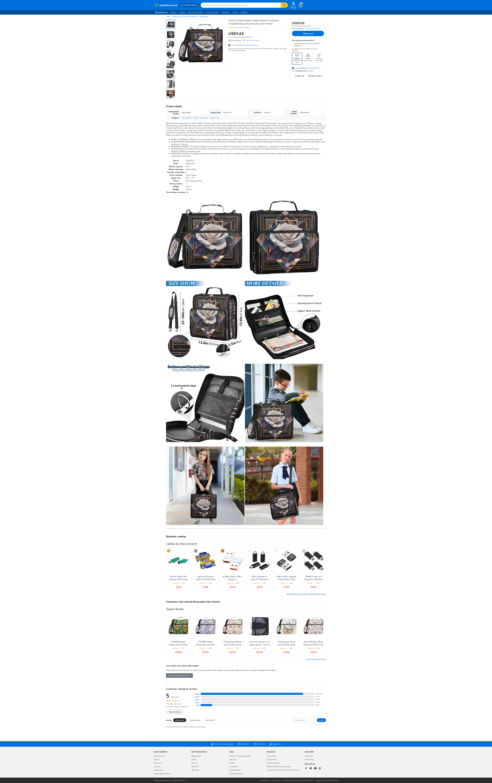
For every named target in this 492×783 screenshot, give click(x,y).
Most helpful (210, 720)
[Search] (284, 5)
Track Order (261, 744)
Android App (309, 759)
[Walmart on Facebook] (306, 768)
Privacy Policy (272, 759)
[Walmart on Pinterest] (320, 768)
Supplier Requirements (162, 773)
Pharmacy (225, 12)
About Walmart (159, 756)
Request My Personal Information (279, 766)
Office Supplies (177, 16)
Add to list (300, 76)
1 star (197, 705)
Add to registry (316, 76)
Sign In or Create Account (223, 744)
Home (168, 16)
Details (311, 71)
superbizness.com (251, 45)
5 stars (197, 694)
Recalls (231, 763)
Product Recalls (234, 770)
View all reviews (174, 712)
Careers (235, 12)
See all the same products (316, 659)
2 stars (197, 702)
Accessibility (233, 766)
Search (321, 720)
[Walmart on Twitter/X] (310, 768)
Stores (193, 759)
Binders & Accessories (190, 16)
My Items (244, 12)
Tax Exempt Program (236, 773)
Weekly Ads (276, 744)
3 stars (197, 699)
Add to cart (308, 33)
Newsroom (158, 763)
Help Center (244, 744)
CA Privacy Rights (273, 763)
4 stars (197, 697)
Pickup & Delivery (212, 12)
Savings (182, 12)
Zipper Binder (203, 16)
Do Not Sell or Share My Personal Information (283, 770)
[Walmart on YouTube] (315, 768)
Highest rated (195, 720)
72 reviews (245, 27)
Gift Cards (195, 770)
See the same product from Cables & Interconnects (306, 594)
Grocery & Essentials (195, 12)
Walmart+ (195, 766)
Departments (162, 12)
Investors (157, 766)
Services (174, 12)
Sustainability (158, 770)
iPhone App (309, 756)
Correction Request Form (179, 675)
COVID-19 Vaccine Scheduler (240, 756)
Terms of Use (271, 756)
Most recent (179, 720)
